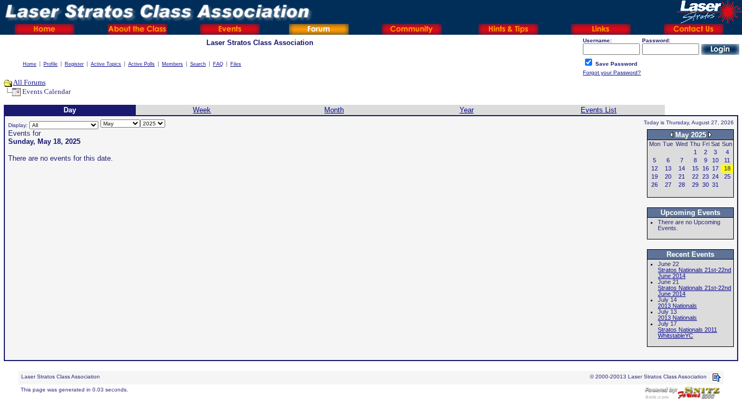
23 (705, 176)
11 (727, 160)
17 (715, 168)
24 (715, 176)
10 (715, 160)
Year (467, 110)
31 (715, 184)
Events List (599, 110)
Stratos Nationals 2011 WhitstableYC (687, 332)
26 (654, 184)
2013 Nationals (677, 305)
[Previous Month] (671, 134)
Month (334, 110)
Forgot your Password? (612, 72)
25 (727, 176)
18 (727, 168)
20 (668, 176)
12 (654, 168)
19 (654, 176)
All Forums (29, 82)
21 (681, 176)
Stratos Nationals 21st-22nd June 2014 (694, 273)
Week (202, 110)
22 (695, 176)
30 (705, 184)
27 (668, 184)
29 (695, 184)
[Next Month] (710, 134)
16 (705, 168)
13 (668, 168)
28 (681, 184)
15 (695, 168)
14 (681, 168)
